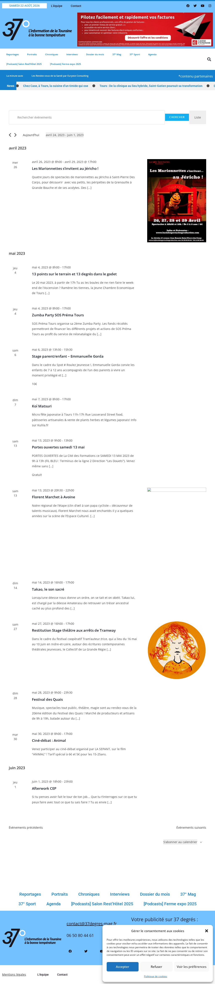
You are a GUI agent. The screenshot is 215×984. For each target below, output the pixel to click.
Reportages (12, 54)
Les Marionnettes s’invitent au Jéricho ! (65, 168)
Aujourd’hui (31, 135)
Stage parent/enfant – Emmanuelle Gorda (68, 356)
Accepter (122, 967)
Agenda (152, 54)
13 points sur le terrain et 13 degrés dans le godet (74, 274)
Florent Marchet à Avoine (53, 497)
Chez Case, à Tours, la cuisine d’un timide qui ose (45, 86)
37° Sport (135, 54)
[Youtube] (202, 6)
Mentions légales (14, 974)
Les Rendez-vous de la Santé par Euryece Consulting (59, 75)
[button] (207, 931)
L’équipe (56, 6)
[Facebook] (188, 6)
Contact (76, 6)
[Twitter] (195, 6)
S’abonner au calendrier (180, 842)
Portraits (32, 54)
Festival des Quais (47, 699)
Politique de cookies (155, 976)
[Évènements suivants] (15, 135)
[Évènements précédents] (10, 135)
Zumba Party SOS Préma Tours (58, 315)
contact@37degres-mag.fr (92, 923)
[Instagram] (210, 6)
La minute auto (14, 75)
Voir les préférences (191, 967)
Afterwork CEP (44, 788)
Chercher (177, 117)
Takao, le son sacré (48, 589)
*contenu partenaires (195, 76)
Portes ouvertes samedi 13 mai (58, 447)
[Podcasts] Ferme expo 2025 (65, 64)
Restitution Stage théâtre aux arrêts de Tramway (74, 630)
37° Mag (116, 54)
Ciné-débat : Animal (49, 740)
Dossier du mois (95, 54)
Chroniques (51, 54)
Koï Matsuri (42, 406)
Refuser (156, 967)
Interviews (72, 54)
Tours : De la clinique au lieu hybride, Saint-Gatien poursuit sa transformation (140, 86)
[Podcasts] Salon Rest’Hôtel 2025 (24, 64)
